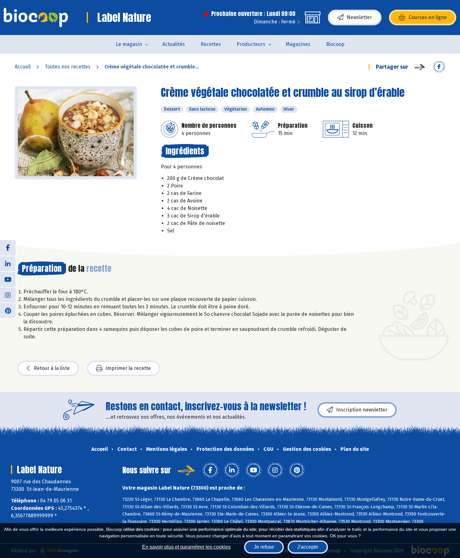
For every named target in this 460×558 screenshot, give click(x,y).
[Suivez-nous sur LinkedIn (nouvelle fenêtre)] (8, 263)
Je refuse (264, 547)
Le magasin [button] (129, 44)
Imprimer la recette (128, 368)
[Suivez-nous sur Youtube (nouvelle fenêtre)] (8, 279)
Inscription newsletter (361, 410)
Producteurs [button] (251, 44)
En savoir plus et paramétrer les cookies (186, 547)
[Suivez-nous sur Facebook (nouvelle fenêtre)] (8, 248)
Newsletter (359, 17)
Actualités (173, 44)
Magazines (298, 44)
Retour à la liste (52, 368)
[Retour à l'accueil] (36, 17)
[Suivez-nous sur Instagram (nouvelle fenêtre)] (8, 294)
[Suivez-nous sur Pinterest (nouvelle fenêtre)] (8, 310)
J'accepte (307, 547)
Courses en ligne (428, 17)
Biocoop (335, 44)
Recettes (211, 44)
